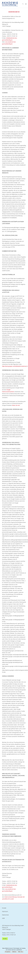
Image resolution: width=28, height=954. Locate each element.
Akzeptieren (7, 951)
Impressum (5, 911)
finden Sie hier (16, 405)
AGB (3, 918)
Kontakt (4, 908)
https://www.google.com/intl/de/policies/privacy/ (14, 366)
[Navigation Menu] (26, 4)
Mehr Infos (20, 951)
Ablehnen (14, 951)
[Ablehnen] (26, 950)
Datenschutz (5, 915)
